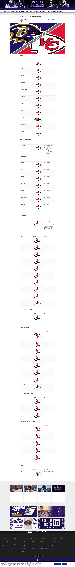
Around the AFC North (23, 545)
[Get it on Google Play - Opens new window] (40, 557)
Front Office (15, 541)
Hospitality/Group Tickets (43, 541)
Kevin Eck (25, 19)
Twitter (62, 541)
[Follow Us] (51, 523)
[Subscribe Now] (23, 511)
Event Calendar (70, 535)
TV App (62, 538)
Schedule (54, 535)
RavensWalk (53, 545)
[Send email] (52, 20)
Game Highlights (33, 538)
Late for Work (23, 538)
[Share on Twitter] (50, 20)
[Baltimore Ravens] (37, 560)
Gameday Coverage (53, 538)
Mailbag (24, 541)
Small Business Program (6, 545)
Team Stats (15, 538)
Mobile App (62, 535)
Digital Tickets (43, 545)
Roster (15, 535)
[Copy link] (53, 20)
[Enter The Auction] (23, 523)
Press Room (23, 551)
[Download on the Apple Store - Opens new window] (34, 556)
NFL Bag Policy (53, 544)
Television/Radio (33, 548)
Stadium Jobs (6, 541)
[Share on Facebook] (48, 20)
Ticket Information (43, 535)
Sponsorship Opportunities (6, 544)
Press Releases (24, 548)
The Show (33, 541)
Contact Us (6, 535)
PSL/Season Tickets (43, 538)
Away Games (43, 544)
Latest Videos (33, 535)
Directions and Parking (53, 541)
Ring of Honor (15, 544)
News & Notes (23, 544)
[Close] (74, 564)
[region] (37, 564)
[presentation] (64, 503)
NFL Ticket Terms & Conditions (43, 548)
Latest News (23, 535)
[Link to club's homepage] (2, 9)
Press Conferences (33, 544)
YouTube (62, 545)
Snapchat (62, 544)
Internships (6, 538)
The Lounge (33, 545)
